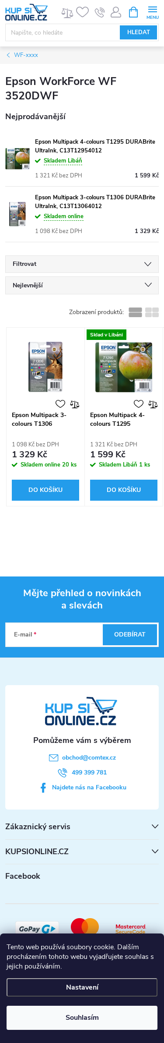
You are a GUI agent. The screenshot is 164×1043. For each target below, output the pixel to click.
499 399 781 (89, 772)
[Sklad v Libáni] (123, 367)
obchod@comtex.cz (89, 757)
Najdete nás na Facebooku (89, 787)
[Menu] (152, 11)
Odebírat (130, 634)
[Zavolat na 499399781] (99, 12)
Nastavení (82, 987)
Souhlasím (82, 1017)
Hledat (138, 32)
